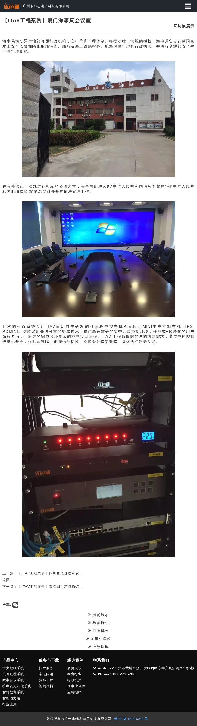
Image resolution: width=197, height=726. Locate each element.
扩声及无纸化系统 (16, 686)
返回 (6, 580)
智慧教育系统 (13, 692)
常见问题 (46, 674)
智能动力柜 (11, 698)
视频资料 (46, 686)
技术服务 (46, 668)
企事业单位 (100, 638)
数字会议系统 (13, 680)
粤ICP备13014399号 (131, 719)
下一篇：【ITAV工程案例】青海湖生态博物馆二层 (44, 587)
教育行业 (100, 623)
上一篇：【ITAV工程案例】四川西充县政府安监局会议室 (50, 573)
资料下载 (46, 680)
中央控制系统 (13, 668)
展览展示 (100, 615)
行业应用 (9, 704)
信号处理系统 (13, 674)
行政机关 (100, 631)
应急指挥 (100, 646)
